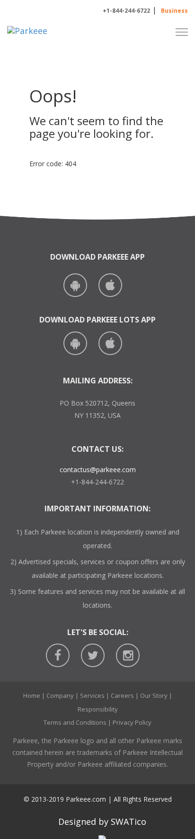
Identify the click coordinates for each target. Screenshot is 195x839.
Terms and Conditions (75, 722)
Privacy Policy (132, 722)
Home (31, 695)
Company (60, 695)
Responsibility (98, 709)
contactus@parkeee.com (98, 469)
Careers (122, 695)
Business (174, 11)
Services (92, 695)
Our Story (154, 695)
